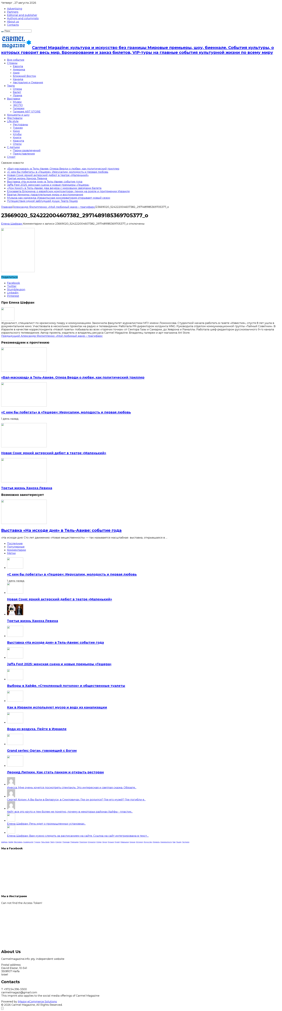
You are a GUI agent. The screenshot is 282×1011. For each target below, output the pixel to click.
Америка (19, 69)
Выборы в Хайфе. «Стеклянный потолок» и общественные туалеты (66, 686)
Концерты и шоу (18, 115)
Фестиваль (18, 842)
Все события (15, 59)
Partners (12, 12)
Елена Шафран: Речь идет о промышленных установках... (46, 823)
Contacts (13, 24)
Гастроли (185, 842)
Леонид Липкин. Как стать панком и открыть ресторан (55, 772)
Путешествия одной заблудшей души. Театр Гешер (42, 201)
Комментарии (16, 550)
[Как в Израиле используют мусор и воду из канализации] (15, 700)
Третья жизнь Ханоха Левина (27, 178)
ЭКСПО (18, 105)
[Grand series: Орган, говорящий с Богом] (15, 744)
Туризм (18, 127)
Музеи (17, 102)
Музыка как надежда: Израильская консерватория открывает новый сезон (58, 197)
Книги (17, 137)
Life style (13, 121)
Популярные (16, 546)
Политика (83, 842)
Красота (18, 140)
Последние (15, 543)
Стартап (58, 842)
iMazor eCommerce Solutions (37, 1001)
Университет (28, 842)
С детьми (13, 147)
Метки (11, 553)
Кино (16, 131)
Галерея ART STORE (27, 111)
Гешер (178, 842)
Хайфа (10, 842)
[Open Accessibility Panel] (2, 1008)
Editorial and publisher (22, 15)
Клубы (17, 134)
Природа (66, 842)
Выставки (13, 98)
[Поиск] (2, 31)
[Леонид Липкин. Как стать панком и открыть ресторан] (15, 765)
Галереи (18, 108)
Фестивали (14, 118)
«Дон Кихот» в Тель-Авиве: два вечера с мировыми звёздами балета (54, 188)
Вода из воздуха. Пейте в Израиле (37, 729)
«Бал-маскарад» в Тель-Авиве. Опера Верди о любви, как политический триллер (63, 168)
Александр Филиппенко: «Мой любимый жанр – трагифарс (54, 207)
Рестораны (20, 124)
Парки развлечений (27, 150)
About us (13, 21)
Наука (104, 842)
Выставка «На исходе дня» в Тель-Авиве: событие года (44, 181)
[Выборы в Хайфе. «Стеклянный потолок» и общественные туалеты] (15, 679)
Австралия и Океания (28, 82)
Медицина (124, 842)
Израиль (156, 842)
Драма (17, 95)
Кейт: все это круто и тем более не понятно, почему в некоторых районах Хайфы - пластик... (70, 811)
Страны (12, 63)
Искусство (148, 842)
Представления (24, 153)
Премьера (74, 842)
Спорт (11, 157)
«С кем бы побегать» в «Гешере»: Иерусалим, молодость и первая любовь (57, 172)
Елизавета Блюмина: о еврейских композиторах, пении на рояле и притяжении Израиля (68, 191)
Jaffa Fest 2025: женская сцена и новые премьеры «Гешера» (48, 185)
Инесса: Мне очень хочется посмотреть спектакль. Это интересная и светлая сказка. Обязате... (71, 787)
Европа (18, 66)
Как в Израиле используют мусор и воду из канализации (57, 707)
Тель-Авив (45, 842)
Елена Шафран (12, 223)
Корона (132, 842)
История (139, 842)
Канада (18, 79)
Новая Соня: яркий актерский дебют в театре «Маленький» (48, 175)
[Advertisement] (89, 925)
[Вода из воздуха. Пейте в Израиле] (15, 722)
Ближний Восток (24, 76)
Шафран (4, 842)
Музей (117, 842)
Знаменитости (166, 842)
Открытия (92, 842)
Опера (17, 89)
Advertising (14, 8)
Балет (17, 92)
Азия (16, 72)
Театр (11, 85)
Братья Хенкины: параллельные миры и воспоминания (45, 194)
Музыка (111, 842)
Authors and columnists (23, 18)
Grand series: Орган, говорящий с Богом (42, 750)
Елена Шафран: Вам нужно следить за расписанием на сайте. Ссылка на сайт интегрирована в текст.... (78, 835)
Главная (6, 207)
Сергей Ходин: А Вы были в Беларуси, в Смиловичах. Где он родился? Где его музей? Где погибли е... (76, 799)
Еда (174, 842)
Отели (17, 144)
